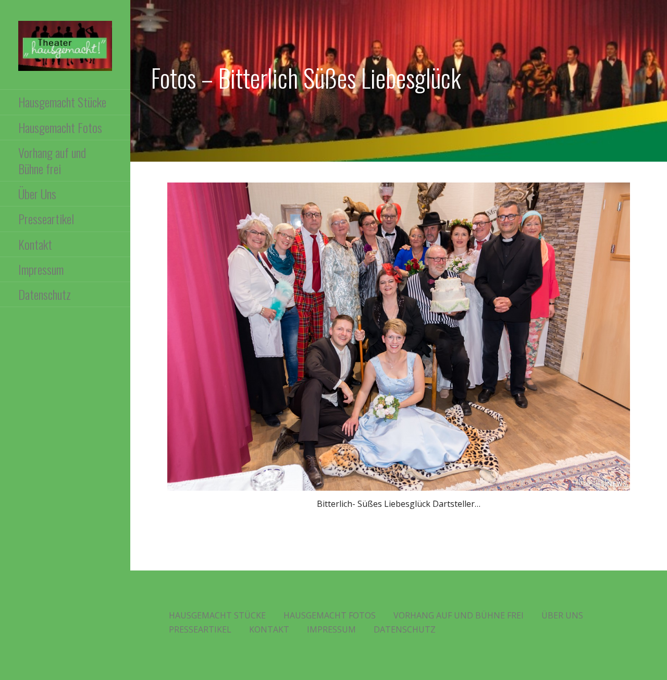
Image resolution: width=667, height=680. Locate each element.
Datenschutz (44, 294)
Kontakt (35, 244)
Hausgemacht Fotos (60, 127)
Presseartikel (46, 218)
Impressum (41, 269)
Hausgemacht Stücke (62, 101)
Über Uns (37, 193)
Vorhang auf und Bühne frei (52, 160)
